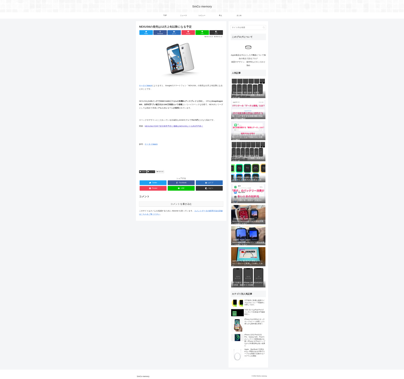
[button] (264, 27)
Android (143, 171)
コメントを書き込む (181, 204)
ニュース (151, 171)
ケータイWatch (145, 86)
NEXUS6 (160, 171)
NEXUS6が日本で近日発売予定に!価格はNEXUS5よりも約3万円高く (174, 126)
